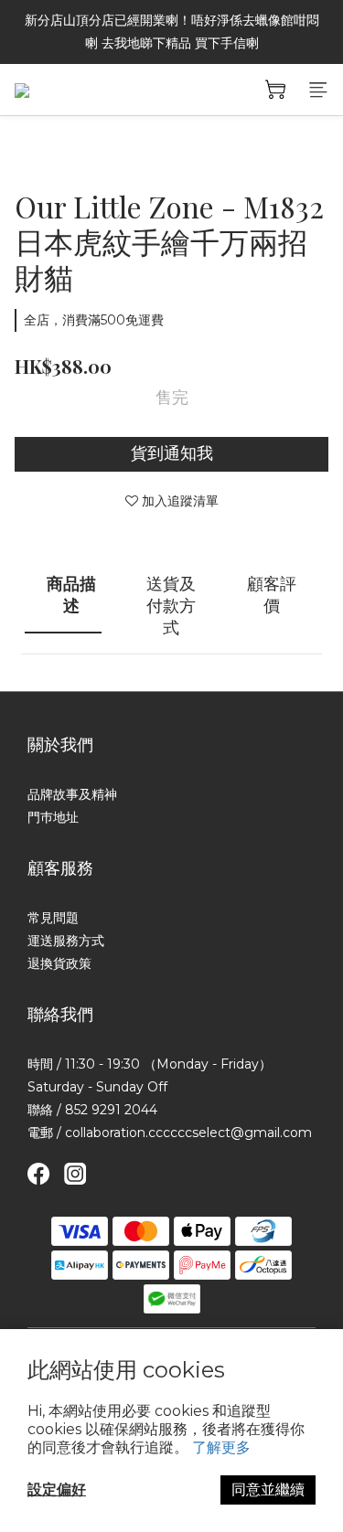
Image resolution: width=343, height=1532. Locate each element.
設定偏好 (56, 1489)
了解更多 (221, 1447)
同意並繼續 (268, 1489)
